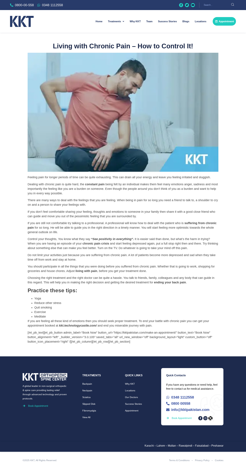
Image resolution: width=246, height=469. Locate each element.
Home (99, 21)
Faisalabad (202, 445)
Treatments (114, 21)
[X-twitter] (210, 418)
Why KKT (135, 21)
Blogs (185, 21)
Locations (200, 21)
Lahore (161, 445)
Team (149, 21)
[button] (116, 21)
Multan (172, 445)
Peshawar (217, 445)
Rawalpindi (185, 445)
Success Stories (167, 21)
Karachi (149, 445)
